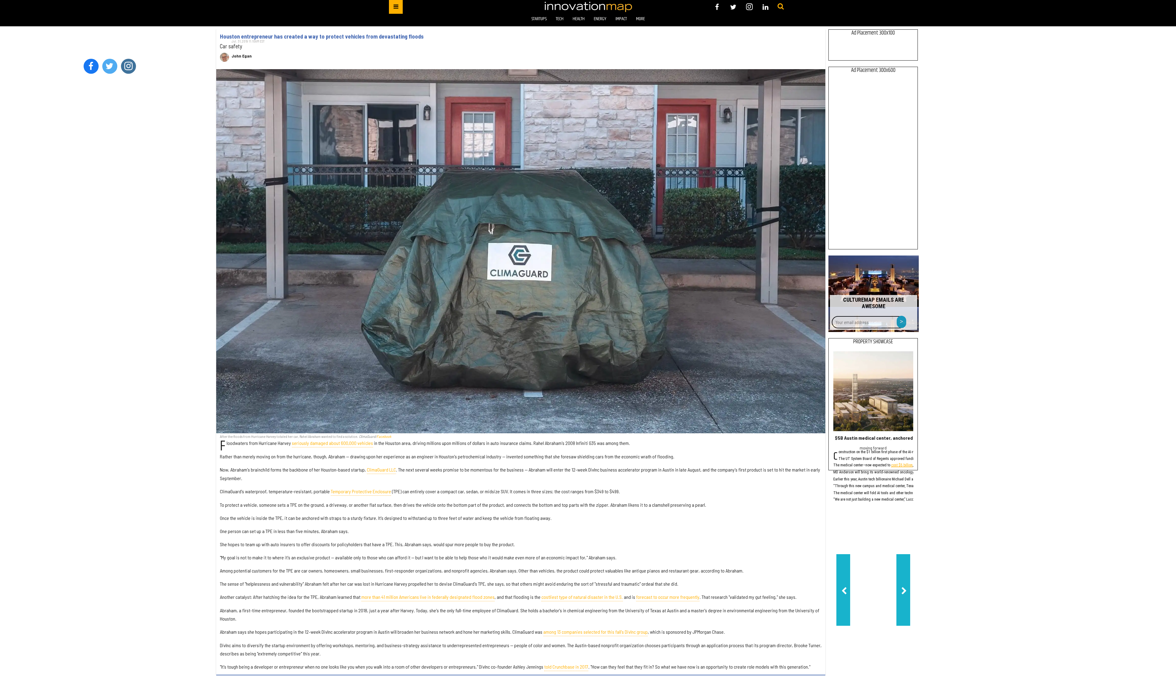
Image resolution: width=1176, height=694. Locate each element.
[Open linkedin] (765, 7)
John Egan (242, 56)
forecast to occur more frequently (667, 597)
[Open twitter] (733, 7)
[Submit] (781, 6)
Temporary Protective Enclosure (361, 491)
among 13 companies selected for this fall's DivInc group (595, 632)
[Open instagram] (749, 7)
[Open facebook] (717, 7)
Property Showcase (873, 342)
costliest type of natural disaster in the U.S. (582, 597)
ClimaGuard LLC (381, 469)
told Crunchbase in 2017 (566, 667)
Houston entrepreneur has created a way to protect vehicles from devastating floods (322, 36)
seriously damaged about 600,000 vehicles (332, 443)
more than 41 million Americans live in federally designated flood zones (428, 597)
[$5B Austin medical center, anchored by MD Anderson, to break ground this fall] (873, 391)
